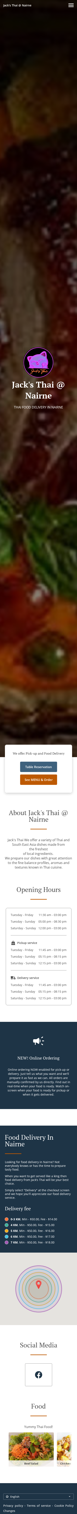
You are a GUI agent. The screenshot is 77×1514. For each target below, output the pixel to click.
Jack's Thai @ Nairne (17, 5)
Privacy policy (13, 1506)
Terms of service (39, 1506)
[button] (71, 5)
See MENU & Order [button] (39, 780)
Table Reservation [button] (38, 767)
